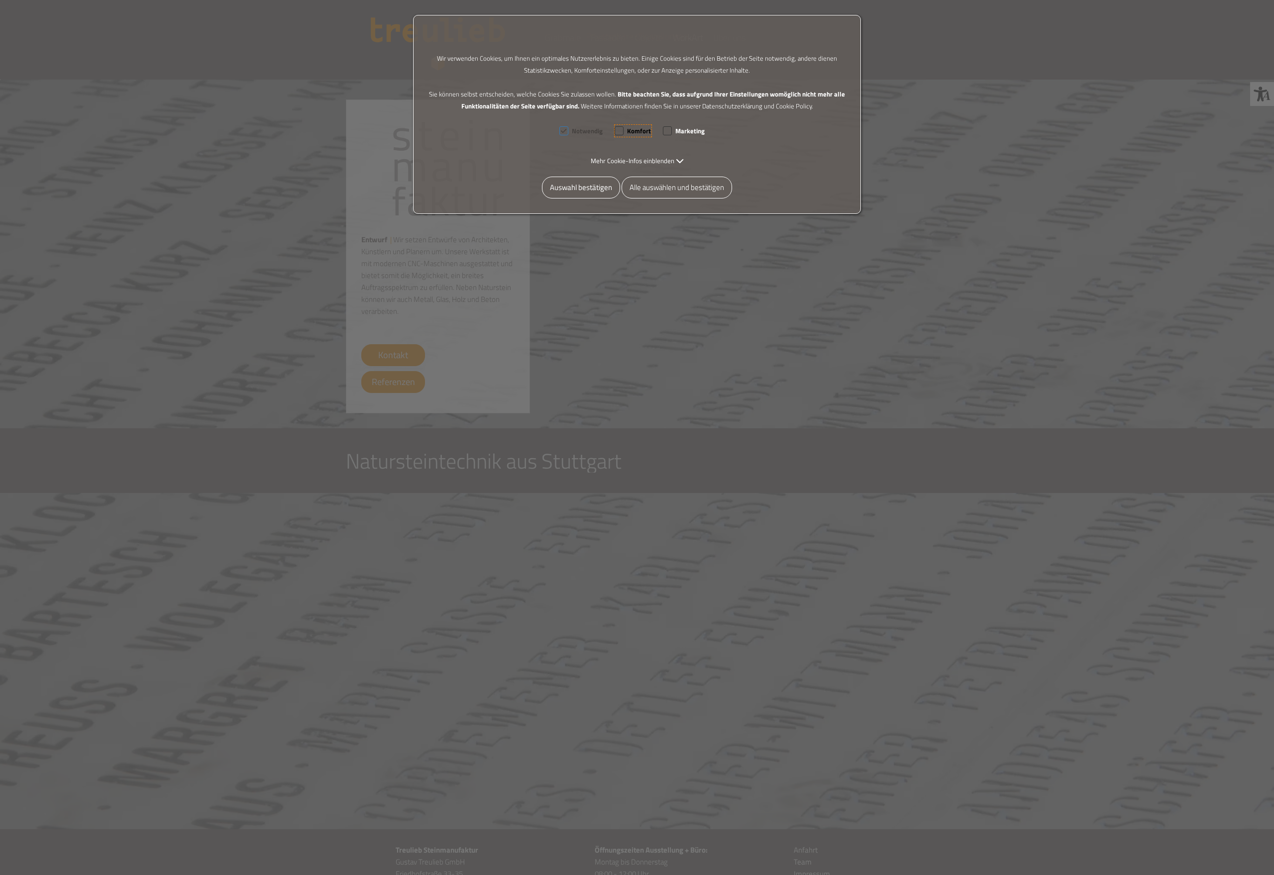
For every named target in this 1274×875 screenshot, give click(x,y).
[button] (637, 161)
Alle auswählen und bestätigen (677, 187)
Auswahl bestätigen (581, 187)
